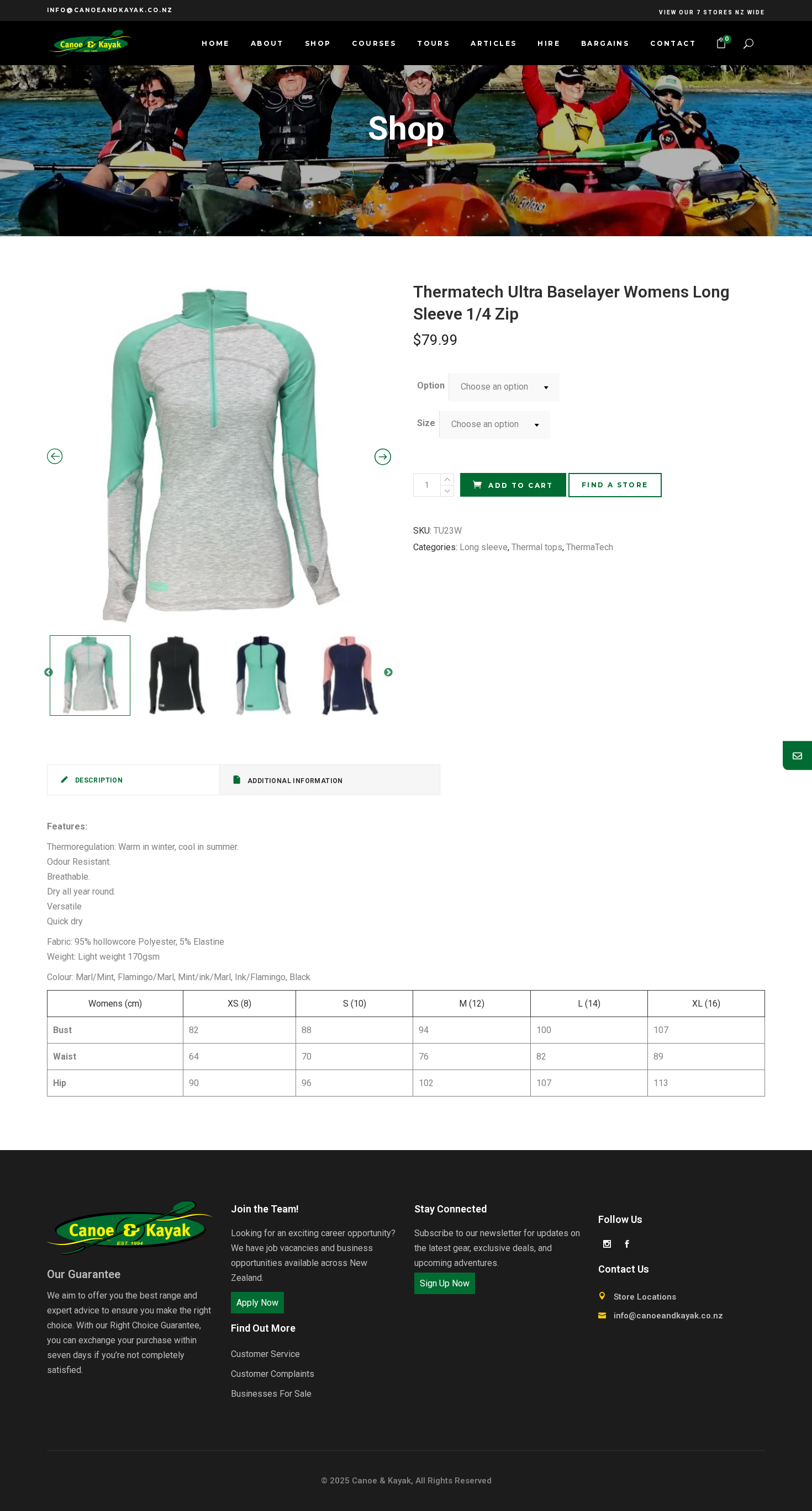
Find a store (615, 485)
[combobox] (504, 387)
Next (388, 672)
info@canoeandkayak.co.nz (110, 10)
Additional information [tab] (294, 781)
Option (431, 385)
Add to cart (520, 485)
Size (426, 423)
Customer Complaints (272, 1374)
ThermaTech (589, 547)
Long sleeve (484, 547)
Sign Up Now (445, 1283)
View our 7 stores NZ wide (712, 12)
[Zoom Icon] (219, 458)
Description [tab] (98, 780)
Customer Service (265, 1354)
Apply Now (257, 1302)
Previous (48, 672)
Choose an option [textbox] (494, 386)
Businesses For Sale (271, 1393)
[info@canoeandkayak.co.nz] (797, 755)
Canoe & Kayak (381, 1481)
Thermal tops (537, 547)
